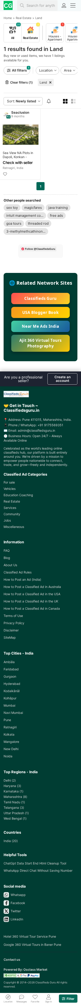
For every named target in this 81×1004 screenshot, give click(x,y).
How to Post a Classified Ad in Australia (32, 587)
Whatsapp (18, 895)
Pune (7, 720)
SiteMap (10, 637)
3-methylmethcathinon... (25, 231)
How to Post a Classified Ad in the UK (31, 601)
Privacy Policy (14, 623)
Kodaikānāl (12, 691)
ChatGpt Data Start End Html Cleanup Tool (35, 863)
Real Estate (12, 501)
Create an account (62, 379)
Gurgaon (10, 676)
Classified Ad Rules (18, 572)
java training (58, 207)
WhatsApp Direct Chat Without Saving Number (38, 870)
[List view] (73, 101)
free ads (56, 215)
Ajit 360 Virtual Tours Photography (40, 343)
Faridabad (11, 669)
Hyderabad (12, 684)
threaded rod (38, 223)
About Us (10, 565)
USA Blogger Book (40, 312)
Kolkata (9, 734)
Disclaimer (11, 630)
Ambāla (9, 662)
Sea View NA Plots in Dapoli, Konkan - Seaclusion (18, 155)
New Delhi (11, 749)
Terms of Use (13, 616)
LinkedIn (17, 919)
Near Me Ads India (40, 326)
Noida (8, 756)
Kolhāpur (10, 698)
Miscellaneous (14, 527)
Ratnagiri (10, 727)
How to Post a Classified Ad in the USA (32, 594)
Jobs (7, 520)
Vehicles (10, 489)
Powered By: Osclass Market (25, 969)
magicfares (33, 207)
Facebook (18, 903)
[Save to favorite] (5, 174)
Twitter (16, 911)
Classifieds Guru (40, 298)
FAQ (7, 550)
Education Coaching (18, 495)
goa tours (13, 223)
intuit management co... (24, 215)
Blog (7, 558)
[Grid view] (65, 101)
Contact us (12, 959)
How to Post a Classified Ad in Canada (32, 608)
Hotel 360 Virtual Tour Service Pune (30, 936)
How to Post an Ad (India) (22, 579)
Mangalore (11, 742)
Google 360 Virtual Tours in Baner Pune (32, 944)
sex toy (12, 207)
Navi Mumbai (13, 713)
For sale (9, 482)
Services (10, 508)
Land (43, 82)
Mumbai (9, 705)
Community (12, 514)
